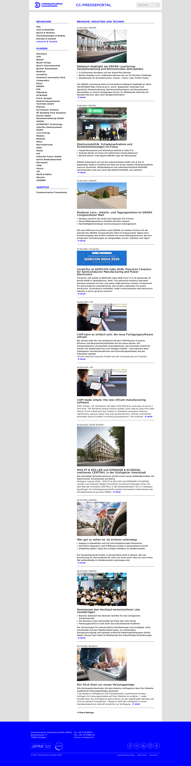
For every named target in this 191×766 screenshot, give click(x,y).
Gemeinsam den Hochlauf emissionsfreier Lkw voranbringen (108, 610)
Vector (40, 168)
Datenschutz (142, 755)
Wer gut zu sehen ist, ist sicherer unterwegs (107, 539)
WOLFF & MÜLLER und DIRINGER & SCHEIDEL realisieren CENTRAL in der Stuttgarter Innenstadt (111, 471)
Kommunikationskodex (126, 755)
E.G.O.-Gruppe (44, 98)
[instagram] (150, 745)
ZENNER (41, 180)
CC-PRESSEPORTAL (93, 5)
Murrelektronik (44, 144)
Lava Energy (43, 133)
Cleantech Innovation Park (50, 77)
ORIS (39, 147)
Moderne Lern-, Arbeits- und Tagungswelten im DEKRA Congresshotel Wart (114, 213)
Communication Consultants (51, 192)
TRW (39, 165)
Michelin (40, 139)
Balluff (40, 59)
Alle (38, 27)
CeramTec (41, 74)
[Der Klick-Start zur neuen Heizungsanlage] (102, 665)
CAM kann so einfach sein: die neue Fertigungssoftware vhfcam (115, 335)
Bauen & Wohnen (45, 33)
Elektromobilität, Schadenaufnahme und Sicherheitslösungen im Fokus (104, 145)
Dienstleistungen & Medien (50, 36)
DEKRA (40, 86)
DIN (38, 89)
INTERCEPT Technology (49, 124)
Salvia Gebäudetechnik (49, 159)
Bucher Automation (47, 68)
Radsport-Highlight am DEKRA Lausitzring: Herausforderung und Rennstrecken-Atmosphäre (110, 67)
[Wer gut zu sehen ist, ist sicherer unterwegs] (102, 519)
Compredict (42, 80)
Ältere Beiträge (86, 712)
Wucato (40, 177)
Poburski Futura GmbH (48, 156)
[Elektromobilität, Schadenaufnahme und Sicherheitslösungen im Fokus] (102, 124)
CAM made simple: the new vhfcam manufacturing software (111, 401)
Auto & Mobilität (45, 30)
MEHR (82, 97)
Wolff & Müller (44, 174)
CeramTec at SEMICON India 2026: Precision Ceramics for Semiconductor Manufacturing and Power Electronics (114, 272)
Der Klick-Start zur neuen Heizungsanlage (105, 684)
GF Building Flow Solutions (51, 113)
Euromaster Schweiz (47, 110)
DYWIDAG (41, 95)
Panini (39, 150)
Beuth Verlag (43, 62)
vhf (38, 171)
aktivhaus (41, 54)
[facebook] (130, 745)
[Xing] (157, 745)
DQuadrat (41, 92)
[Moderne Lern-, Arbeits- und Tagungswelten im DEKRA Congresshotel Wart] (102, 196)
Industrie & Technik (46, 41)
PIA (38, 153)
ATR (38, 56)
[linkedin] (143, 745)
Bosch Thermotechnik (48, 65)
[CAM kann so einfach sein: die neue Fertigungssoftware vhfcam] (102, 318)
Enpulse (40, 107)
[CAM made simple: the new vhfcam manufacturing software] (102, 383)
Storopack (42, 162)
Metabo (40, 136)
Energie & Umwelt (46, 39)
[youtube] (137, 745)
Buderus (40, 71)
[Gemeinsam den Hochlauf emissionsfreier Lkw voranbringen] (102, 590)
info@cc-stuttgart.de (84, 737)
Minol (39, 141)
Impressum (153, 755)
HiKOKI (40, 121)
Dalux (39, 83)
